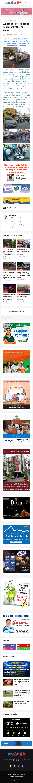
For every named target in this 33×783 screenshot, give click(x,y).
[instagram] (18, 766)
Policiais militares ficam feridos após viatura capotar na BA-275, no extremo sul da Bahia (9, 253)
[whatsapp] (22, 766)
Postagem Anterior (7, 318)
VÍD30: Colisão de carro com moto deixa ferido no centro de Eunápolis (23, 252)
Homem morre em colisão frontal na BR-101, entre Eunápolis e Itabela (23, 274)
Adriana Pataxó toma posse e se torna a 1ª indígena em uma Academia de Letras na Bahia (22, 682)
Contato (23, 774)
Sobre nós (16, 774)
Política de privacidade (16, 776)
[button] (2, 2)
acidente (13, 20)
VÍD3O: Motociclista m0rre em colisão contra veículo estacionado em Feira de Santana (9, 275)
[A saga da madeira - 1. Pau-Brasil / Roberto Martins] (8, 704)
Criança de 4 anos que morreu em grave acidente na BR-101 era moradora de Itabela (9, 298)
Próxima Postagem (26, 318)
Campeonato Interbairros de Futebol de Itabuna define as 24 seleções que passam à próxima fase (22, 693)
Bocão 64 (12, 215)
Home (9, 774)
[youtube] (14, 766)
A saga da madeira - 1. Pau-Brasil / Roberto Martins (21, 702)
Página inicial (6, 20)
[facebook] (10, 766)
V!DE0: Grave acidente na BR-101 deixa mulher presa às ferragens (23, 297)
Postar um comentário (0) (16, 311)
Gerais (14, 207)
